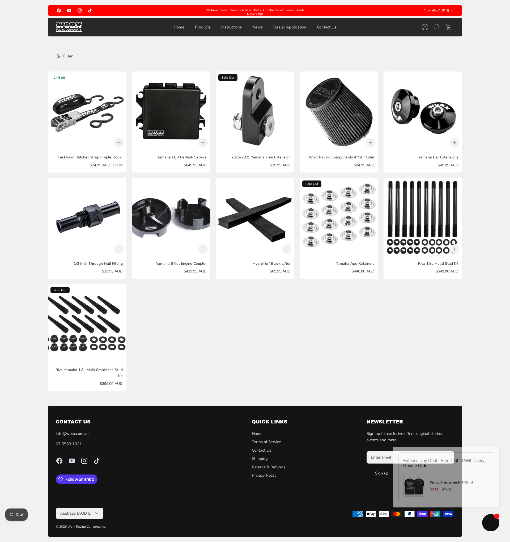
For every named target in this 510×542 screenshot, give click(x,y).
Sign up (382, 473)
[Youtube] (69, 10)
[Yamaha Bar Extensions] (423, 111)
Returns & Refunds (268, 467)
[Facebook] (59, 10)
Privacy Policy (264, 475)
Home (179, 27)
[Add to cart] (119, 143)
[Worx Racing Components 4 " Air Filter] (339, 111)
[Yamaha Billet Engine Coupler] (171, 217)
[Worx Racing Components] (69, 27)
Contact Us (326, 27)
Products (203, 27)
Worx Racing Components (86, 526)
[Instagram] (79, 10)
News (257, 27)
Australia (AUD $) (436, 10)
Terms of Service (266, 441)
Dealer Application (289, 27)
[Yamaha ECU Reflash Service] (171, 111)
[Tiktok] (90, 10)
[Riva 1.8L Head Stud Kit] (423, 217)
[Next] (310, 11)
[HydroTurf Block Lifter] (255, 217)
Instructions (231, 27)
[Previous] (200, 11)
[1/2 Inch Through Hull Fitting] (87, 217)
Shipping (260, 458)
